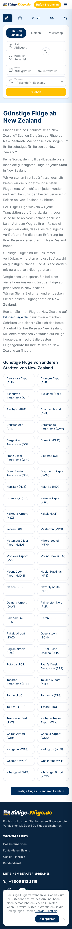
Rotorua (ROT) (16, 664)
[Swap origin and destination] (46, 51)
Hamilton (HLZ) (16, 486)
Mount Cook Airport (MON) (16, 573)
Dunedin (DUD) (50, 440)
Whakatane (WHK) (53, 760)
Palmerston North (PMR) (52, 604)
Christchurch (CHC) (15, 426)
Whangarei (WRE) (18, 772)
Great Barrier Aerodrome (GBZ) (18, 473)
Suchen (36, 92)
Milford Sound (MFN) (50, 542)
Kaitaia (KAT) (49, 513)
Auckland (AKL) (51, 393)
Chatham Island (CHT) (51, 411)
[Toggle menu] (65, 4)
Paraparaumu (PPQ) (15, 620)
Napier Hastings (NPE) (51, 573)
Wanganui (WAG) (17, 749)
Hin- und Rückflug (16, 32)
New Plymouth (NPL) (50, 589)
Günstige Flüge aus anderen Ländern (39, 791)
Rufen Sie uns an (47, 4)
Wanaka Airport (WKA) (51, 735)
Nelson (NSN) (16, 587)
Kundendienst (12, 863)
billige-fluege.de (15, 317)
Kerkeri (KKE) (15, 529)
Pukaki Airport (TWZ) (16, 635)
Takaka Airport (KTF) (50, 681)
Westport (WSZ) (17, 760)
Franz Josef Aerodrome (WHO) (19, 457)
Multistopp (56, 33)
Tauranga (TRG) (51, 695)
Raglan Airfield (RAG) (16, 651)
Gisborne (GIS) (50, 455)
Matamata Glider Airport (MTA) (17, 542)
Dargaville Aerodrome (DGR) (18, 442)
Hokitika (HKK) (50, 486)
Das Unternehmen (15, 844)
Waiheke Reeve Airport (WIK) (51, 720)
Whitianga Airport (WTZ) (52, 774)
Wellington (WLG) (52, 749)
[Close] (63, 919)
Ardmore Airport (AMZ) (51, 380)
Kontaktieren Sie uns (16, 850)
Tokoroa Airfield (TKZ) (17, 720)
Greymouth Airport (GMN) (53, 473)
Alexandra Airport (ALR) (18, 380)
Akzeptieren (47, 918)
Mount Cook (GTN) (53, 556)
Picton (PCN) (49, 618)
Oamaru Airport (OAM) (17, 604)
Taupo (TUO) (15, 695)
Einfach (36, 33)
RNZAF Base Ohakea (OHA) (50, 651)
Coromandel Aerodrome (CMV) (52, 426)
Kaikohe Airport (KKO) (51, 500)
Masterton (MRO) (52, 529)
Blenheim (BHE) (17, 409)
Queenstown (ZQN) (49, 635)
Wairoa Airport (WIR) (16, 735)
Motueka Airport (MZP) (17, 558)
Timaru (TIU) (49, 706)
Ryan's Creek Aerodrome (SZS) (52, 666)
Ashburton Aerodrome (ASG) (18, 395)
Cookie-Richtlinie (14, 856)
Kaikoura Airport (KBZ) (17, 515)
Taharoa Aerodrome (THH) (18, 681)
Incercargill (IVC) (17, 498)
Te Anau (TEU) (16, 706)
